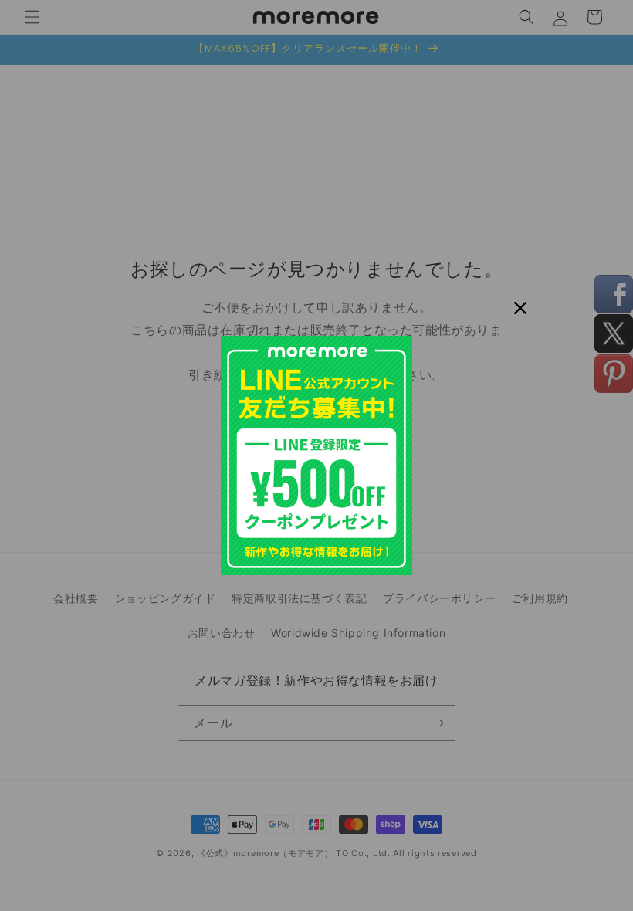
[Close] (520, 308)
